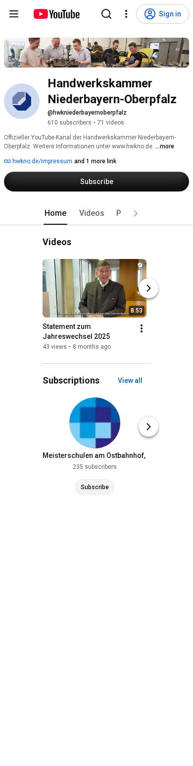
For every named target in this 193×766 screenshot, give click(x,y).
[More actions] (141, 328)
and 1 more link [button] (95, 161)
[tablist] (96, 213)
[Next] (148, 288)
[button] (135, 213)
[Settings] (126, 14)
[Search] (106, 14)
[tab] (55, 213)
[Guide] (14, 14)
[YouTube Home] (56, 14)
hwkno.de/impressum (41, 161)
